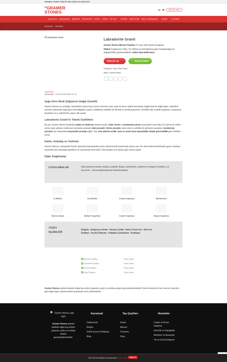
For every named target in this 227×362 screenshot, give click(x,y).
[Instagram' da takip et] (168, 2)
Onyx (122, 336)
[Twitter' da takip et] (171, 2)
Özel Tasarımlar (149, 19)
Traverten (87, 19)
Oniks (105, 19)
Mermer (76, 19)
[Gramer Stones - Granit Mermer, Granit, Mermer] (58, 10)
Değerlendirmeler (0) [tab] (66, 94)
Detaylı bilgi (122, 358)
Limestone (134, 19)
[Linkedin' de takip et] (181, 2)
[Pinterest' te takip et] (178, 2)
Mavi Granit (122, 69)
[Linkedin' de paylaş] (125, 79)
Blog (89, 336)
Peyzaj (113, 19)
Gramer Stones (115, 73)
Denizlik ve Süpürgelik (164, 330)
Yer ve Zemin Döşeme (164, 340)
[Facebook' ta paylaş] (106, 79)
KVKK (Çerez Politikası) (98, 332)
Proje (164, 19)
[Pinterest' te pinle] (120, 79)
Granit (97, 19)
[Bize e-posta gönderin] (173, 2)
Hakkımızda (64, 19)
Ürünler (59, 26)
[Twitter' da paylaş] (111, 79)
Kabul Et (132, 357)
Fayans (124, 19)
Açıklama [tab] (49, 94)
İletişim (175, 19)
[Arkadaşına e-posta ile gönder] (115, 79)
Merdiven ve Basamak (164, 335)
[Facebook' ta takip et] (166, 2)
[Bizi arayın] (176, 2)
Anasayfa (52, 19)
